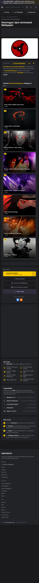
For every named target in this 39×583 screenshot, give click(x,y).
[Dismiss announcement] (37, 2)
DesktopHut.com (10, 522)
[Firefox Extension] (21, 299)
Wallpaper (22, 66)
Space (2, 496)
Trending (6, 12)
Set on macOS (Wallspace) (20, 283)
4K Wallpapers (5, 486)
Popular (3, 469)
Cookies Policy (5, 517)
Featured (3, 472)
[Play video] (19, 48)
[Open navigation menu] (36, 7)
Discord (3, 507)
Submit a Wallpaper (8, 464)
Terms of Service (5, 512)
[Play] (4, 57)
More (4, 85)
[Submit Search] (31, 7)
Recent (3, 467)
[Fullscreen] (35, 57)
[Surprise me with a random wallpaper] (27, 7)
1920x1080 (20, 72)
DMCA (3, 510)
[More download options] (34, 273)
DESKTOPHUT (6, 453)
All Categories (5, 477)
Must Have (4, 474)
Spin (11, 66)
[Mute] (32, 57)
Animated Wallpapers (12, 17)
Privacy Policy (4, 515)
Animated (15, 66)
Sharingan (6, 66)
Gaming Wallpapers (6, 488)
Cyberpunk (4, 491)
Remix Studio (20, 291)
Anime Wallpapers (6, 483)
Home (3, 17)
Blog (2, 504)
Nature (3, 493)
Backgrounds (31, 12)
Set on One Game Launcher (20, 287)
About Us (3, 502)
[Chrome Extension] (17, 299)
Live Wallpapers (18, 12)
